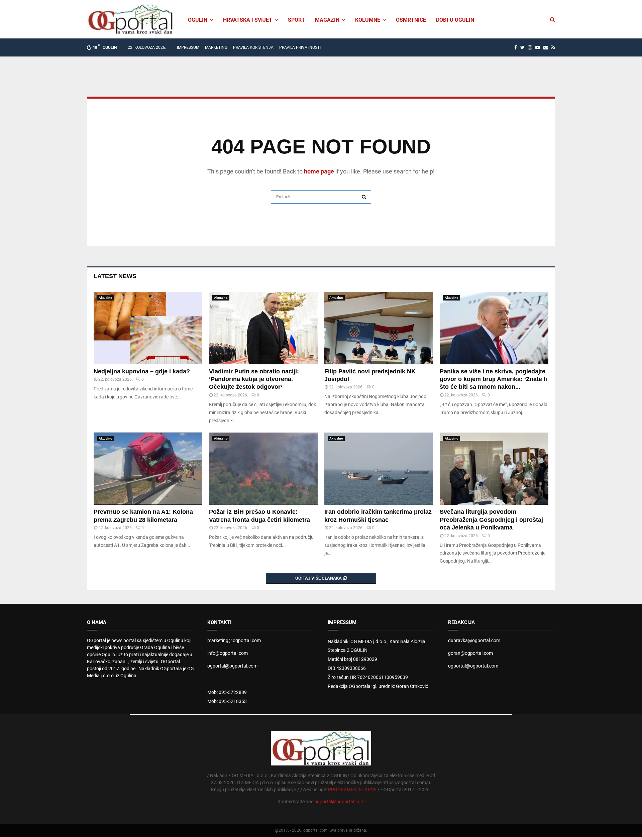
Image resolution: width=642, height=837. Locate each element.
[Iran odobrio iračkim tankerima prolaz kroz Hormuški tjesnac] (378, 469)
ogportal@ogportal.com (232, 666)
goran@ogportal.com (470, 653)
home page (319, 171)
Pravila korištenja (253, 47)
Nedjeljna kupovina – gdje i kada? (142, 371)
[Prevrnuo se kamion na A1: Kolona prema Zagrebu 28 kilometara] (148, 469)
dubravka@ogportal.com (474, 640)
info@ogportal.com (227, 653)
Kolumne (367, 20)
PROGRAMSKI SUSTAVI (352, 789)
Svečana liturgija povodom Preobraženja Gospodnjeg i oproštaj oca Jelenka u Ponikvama (491, 519)
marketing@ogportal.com (234, 640)
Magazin (327, 20)
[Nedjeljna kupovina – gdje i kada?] (148, 328)
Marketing (216, 47)
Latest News (115, 276)
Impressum (188, 47)
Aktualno (105, 298)
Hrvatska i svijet (247, 20)
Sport (296, 20)
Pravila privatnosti (300, 47)
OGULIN (197, 20)
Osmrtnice (411, 20)
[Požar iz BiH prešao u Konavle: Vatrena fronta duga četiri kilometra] (263, 469)
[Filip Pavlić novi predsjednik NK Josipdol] (378, 328)
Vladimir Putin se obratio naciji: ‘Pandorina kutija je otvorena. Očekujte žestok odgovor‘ (254, 379)
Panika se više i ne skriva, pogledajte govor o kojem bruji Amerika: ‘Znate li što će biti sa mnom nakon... (493, 379)
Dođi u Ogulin (455, 20)
